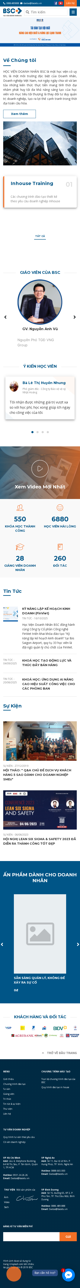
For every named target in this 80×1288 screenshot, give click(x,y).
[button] (32, 432)
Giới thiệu (8, 1079)
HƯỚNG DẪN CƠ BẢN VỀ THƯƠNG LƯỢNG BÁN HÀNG (36, 980)
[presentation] (5, 317)
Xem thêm (19, 114)
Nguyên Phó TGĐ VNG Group (35, 342)
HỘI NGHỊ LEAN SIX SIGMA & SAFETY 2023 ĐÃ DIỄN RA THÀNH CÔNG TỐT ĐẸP (39, 841)
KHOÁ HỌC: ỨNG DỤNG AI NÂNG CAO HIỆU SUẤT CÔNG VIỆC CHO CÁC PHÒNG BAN (48, 684)
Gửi (68, 1237)
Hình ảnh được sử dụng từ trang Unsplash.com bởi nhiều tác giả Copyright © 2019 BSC (18, 1264)
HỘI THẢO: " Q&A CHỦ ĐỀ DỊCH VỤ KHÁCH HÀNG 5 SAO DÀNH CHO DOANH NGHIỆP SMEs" (37, 774)
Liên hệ (70, 3)
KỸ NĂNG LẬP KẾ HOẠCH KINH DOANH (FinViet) (46, 611)
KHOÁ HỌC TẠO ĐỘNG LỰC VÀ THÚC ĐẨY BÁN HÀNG (46, 663)
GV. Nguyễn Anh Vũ (40, 329)
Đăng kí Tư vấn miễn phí (17, 1226)
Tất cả (40, 236)
